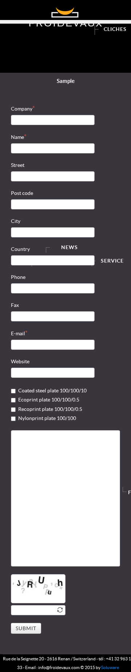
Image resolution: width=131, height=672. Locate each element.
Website (20, 361)
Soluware (110, 667)
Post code (22, 193)
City (15, 221)
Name (17, 137)
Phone (18, 277)
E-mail (18, 333)
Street (17, 165)
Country (20, 249)
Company (21, 109)
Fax (15, 305)
